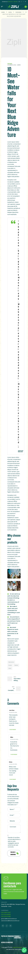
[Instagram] (21, 1)
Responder (13, 729)
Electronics (11, 662)
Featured (9, 63)
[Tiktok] (6, 925)
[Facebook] (19, 1)
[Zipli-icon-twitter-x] (23, 1)
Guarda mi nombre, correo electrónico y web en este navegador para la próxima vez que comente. (14, 842)
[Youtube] (25, 1)
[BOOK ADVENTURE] (25, 7)
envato (10, 665)
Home (3, 12)
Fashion (16, 665)
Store (10, 668)
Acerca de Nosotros (7, 942)
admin (19, 65)
